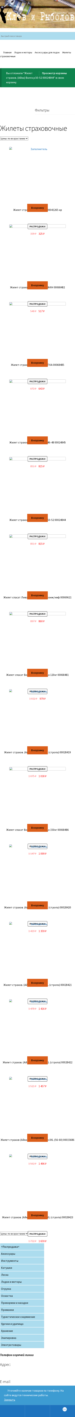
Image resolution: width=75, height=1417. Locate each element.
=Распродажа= (10, 1246)
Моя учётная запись (12, 1411)
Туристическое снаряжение (18, 1317)
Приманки (7, 1309)
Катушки (6, 1267)
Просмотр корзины (54, 73)
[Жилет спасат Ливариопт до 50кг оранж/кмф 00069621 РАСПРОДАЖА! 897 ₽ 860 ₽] (37, 562)
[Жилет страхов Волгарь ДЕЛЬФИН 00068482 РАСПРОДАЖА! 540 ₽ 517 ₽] (37, 252)
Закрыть (9, 1399)
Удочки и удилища (12, 1324)
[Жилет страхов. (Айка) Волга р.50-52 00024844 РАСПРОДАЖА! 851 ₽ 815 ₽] (37, 485)
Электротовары (11, 1345)
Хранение (7, 1331)
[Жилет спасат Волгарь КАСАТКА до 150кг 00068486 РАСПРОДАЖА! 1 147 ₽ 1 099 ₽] (37, 795)
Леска (4, 1274)
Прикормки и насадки (14, 1302)
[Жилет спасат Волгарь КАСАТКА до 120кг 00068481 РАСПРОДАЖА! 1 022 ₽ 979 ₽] (37, 640)
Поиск (37, 1411)
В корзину (37, 207)
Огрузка (6, 1288)
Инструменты (9, 1260)
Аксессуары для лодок (47, 52)
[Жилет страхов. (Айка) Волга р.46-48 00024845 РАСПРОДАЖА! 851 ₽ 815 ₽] (37, 407)
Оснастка (7, 1295)
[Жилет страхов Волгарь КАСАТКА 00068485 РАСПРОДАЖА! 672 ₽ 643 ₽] (37, 330)
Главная (7, 52)
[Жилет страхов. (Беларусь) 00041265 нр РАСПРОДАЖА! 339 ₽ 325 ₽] (37, 175)
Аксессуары (8, 1253)
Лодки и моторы (23, 52)
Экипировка (8, 1338)
